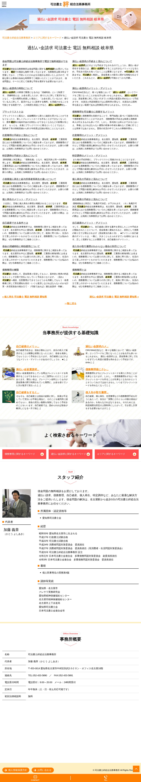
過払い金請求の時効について (17, 88)
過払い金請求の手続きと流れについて (92, 61)
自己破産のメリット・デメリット (89, 223)
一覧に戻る (70, 303)
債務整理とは (79, 270)
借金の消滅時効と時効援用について (21, 246)
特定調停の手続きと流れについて (19, 155)
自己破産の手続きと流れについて (89, 199)
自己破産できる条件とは (15, 223)
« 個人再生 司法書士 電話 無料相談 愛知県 (24, 296)
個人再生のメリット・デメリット (19, 199)
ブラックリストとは (12, 111)
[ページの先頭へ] (136, 769)
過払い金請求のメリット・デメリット (92, 88)
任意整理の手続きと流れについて (19, 135)
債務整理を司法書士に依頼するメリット (93, 111)
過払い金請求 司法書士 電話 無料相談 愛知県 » (114, 296)
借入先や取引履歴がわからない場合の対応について (99, 246)
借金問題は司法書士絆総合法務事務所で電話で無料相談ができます (35, 63)
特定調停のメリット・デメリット (89, 155)
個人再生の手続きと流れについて (89, 179)
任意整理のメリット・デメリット (89, 135)
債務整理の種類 (10, 270)
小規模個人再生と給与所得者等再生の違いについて (29, 179)
